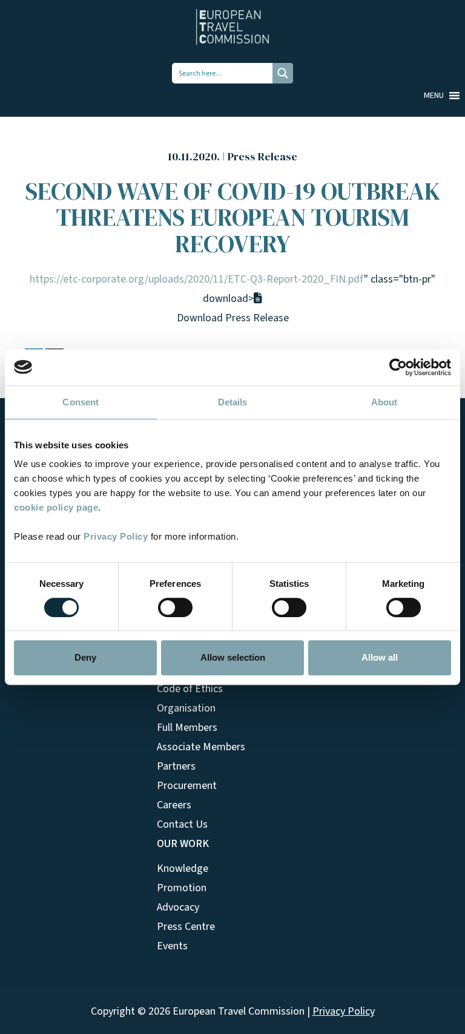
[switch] (175, 607)
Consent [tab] (80, 402)
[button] (434, 95)
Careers (174, 805)
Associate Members (201, 746)
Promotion (181, 887)
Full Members (187, 727)
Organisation (186, 708)
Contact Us (182, 824)
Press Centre (186, 926)
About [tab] (384, 402)
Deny (85, 657)
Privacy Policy (116, 536)
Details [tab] (233, 402)
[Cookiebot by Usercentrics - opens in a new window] (398, 367)
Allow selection (232, 657)
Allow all (379, 657)
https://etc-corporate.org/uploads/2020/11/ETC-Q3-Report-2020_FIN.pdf (197, 279)
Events (172, 946)
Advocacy (178, 907)
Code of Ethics (190, 688)
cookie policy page (56, 507)
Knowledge (182, 868)
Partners (176, 766)
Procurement (187, 785)
